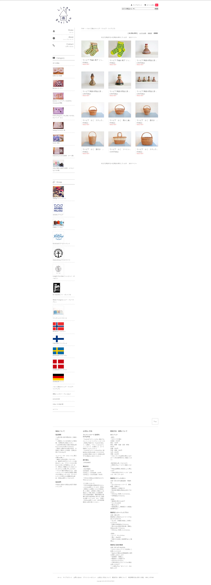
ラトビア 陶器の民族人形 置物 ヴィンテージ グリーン (129, 91)
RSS (146, 577)
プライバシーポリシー (89, 577)
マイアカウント (137, 5)
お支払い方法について (104, 577)
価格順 (150, 33)
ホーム (60, 577)
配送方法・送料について (119, 577)
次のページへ (133, 37)
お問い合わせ (78, 577)
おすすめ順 (142, 33)
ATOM (151, 577)
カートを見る (152, 5)
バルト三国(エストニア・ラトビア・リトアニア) (100, 28)
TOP (82, 28)
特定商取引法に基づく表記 (136, 577)
